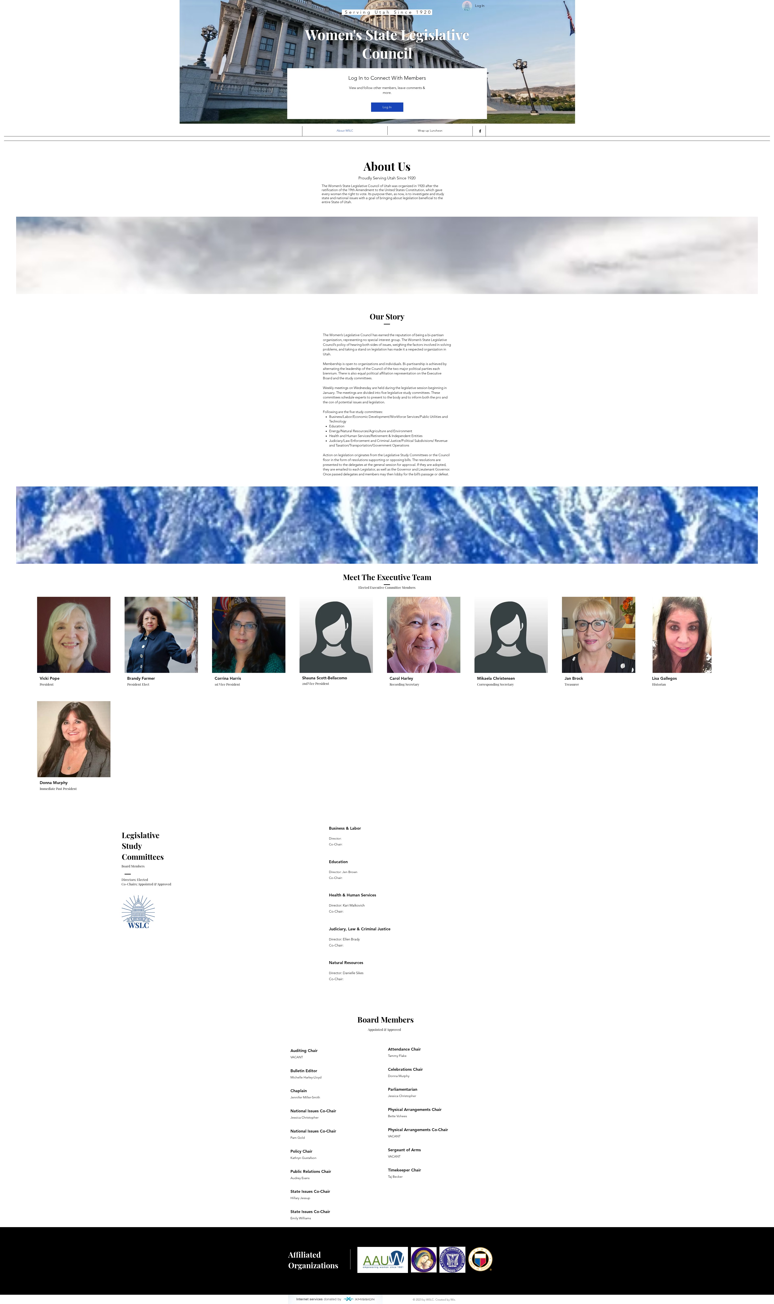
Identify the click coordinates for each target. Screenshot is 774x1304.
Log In (387, 107)
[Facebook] (480, 131)
